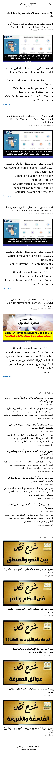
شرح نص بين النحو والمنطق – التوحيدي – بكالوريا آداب (28, 570)
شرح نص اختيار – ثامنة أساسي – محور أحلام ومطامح (30, 506)
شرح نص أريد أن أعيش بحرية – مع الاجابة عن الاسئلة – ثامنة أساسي (30, 479)
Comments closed (44, 418)
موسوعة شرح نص (28, 3)
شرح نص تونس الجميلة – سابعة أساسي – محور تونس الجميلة (28, 399)
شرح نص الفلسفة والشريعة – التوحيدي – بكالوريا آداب (28, 730)
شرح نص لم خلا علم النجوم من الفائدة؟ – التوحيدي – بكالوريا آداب (32, 650)
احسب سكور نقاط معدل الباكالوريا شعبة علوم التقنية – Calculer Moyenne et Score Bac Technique (30, 119)
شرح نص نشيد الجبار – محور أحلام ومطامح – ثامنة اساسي (30, 452)
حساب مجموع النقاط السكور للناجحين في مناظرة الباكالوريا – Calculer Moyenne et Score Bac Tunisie (28, 303)
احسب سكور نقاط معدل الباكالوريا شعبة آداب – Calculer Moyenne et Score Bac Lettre (29, 25)
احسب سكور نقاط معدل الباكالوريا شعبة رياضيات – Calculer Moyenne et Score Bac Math (28, 209)
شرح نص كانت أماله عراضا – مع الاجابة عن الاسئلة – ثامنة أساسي (31, 426)
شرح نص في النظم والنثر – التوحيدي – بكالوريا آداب (29, 610)
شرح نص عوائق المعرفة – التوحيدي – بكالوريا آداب (30, 690)
